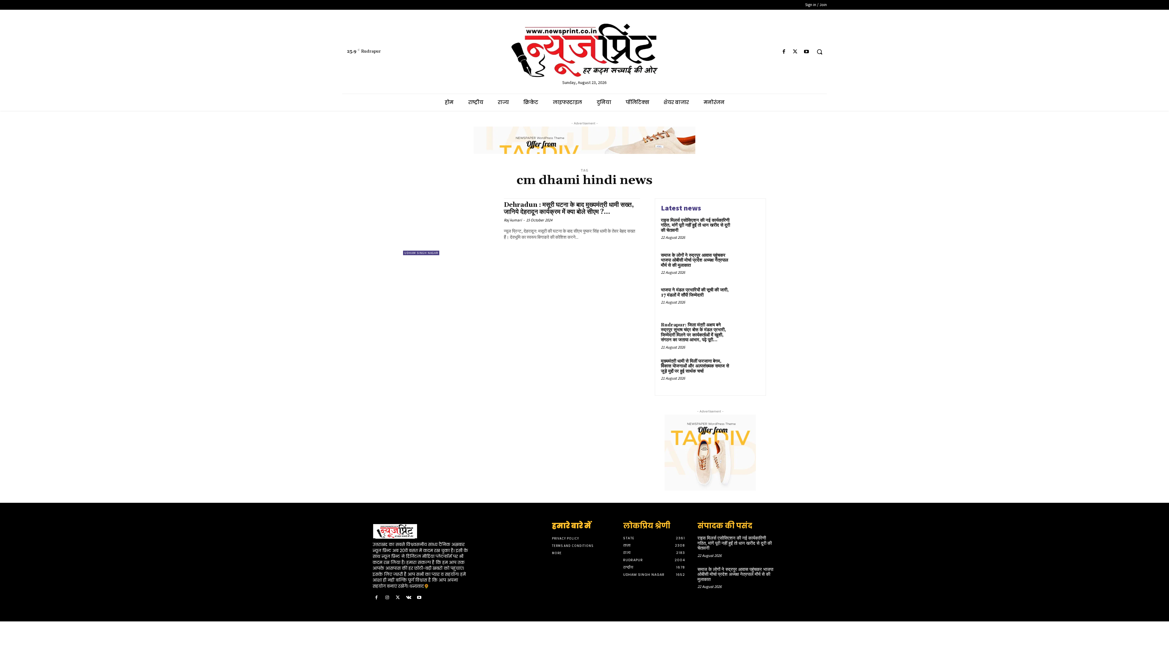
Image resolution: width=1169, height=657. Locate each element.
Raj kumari (513, 220)
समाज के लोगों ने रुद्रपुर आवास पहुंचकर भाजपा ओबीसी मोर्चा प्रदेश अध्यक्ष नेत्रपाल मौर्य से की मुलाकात (694, 260)
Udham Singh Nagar (421, 253)
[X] (795, 52)
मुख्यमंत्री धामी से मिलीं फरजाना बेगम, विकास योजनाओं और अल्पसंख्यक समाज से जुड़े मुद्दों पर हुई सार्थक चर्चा (695, 366)
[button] (819, 51)
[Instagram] (387, 598)
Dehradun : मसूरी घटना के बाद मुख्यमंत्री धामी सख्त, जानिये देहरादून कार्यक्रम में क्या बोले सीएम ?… (569, 208)
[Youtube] (806, 52)
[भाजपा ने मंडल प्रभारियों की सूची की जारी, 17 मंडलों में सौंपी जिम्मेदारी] (747, 299)
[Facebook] (784, 52)
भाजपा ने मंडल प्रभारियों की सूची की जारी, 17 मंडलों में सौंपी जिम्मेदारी (695, 292)
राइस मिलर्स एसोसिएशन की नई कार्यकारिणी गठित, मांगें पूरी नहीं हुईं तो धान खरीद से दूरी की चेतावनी (695, 225)
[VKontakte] (408, 598)
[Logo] (422, 531)
